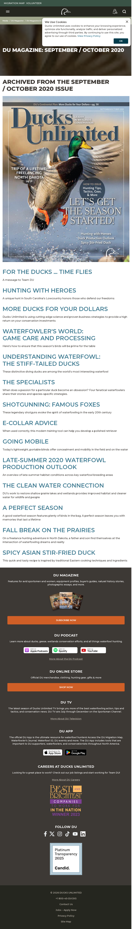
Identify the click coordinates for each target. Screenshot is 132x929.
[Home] (66, 12)
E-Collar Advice (30, 423)
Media (5, 21)
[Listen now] (36, 650)
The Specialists (29, 382)
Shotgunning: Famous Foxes (51, 404)
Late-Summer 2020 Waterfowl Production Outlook (54, 464)
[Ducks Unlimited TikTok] (67, 833)
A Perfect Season (33, 507)
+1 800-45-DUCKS (66, 898)
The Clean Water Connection (53, 485)
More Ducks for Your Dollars (55, 308)
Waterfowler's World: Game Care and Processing (49, 335)
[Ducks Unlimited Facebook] (45, 833)
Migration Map (14, 3)
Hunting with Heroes (39, 290)
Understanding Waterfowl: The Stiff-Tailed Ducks (51, 360)
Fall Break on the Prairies (49, 530)
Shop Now (66, 687)
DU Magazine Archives (37, 21)
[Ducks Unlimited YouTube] (75, 833)
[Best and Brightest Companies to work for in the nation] (66, 800)
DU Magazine (17, 21)
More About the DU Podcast (66, 659)
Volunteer (34, 3)
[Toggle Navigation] (8, 11)
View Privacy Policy (88, 36)
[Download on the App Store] (52, 752)
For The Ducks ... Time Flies (47, 271)
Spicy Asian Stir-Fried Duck (49, 552)
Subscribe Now (66, 620)
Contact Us (66, 904)
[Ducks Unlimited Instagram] (59, 833)
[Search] (124, 11)
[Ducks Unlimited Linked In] (82, 833)
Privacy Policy (66, 915)
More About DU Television (66, 718)
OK (121, 41)
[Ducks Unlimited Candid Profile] (66, 858)
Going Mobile (26, 441)
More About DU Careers (66, 779)
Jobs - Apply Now (66, 910)
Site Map (66, 921)
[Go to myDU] (115, 11)
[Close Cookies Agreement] (127, 22)
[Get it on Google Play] (76, 752)
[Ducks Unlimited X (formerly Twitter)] (52, 833)
